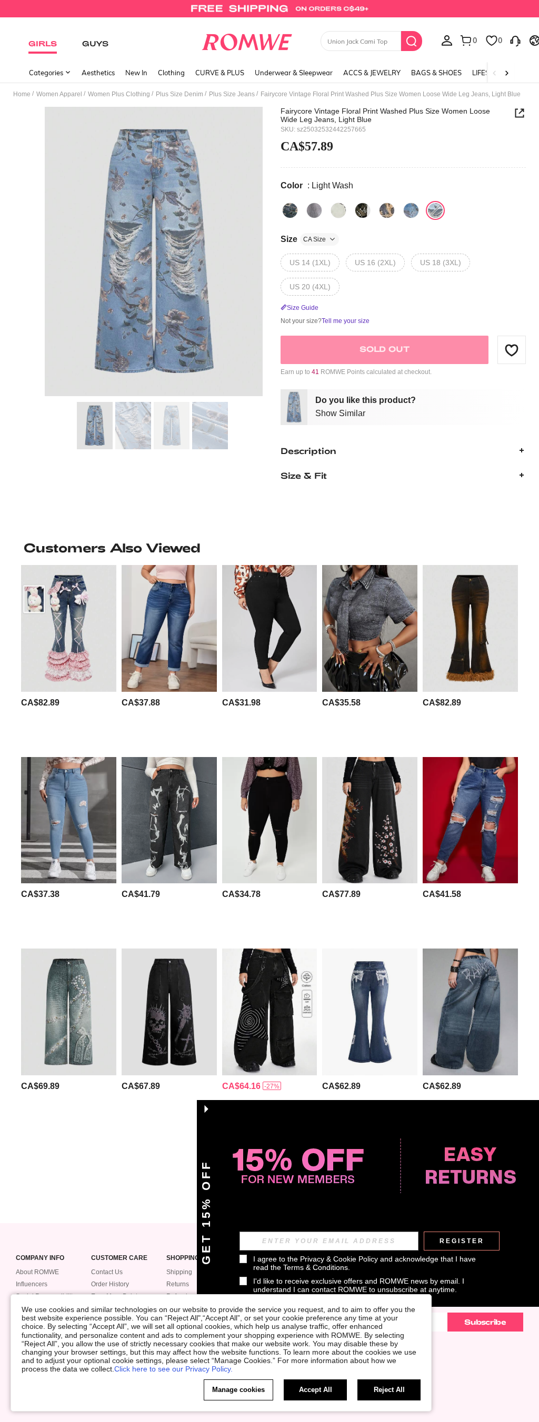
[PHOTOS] (154, 252)
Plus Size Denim (179, 94)
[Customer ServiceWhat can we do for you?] (515, 40)
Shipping (179, 1272)
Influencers (31, 1284)
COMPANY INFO (40, 1258)
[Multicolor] (338, 210)
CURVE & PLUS (219, 72)
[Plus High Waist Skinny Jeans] (269, 628)
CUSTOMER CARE (119, 1258)
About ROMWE (37, 1272)
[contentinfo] (40, 702)
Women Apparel (59, 94)
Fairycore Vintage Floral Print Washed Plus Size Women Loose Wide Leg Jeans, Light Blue (385, 115)
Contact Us (107, 1272)
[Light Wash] (435, 210)
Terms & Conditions (315, 1267)
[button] (511, 350)
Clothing (171, 72)
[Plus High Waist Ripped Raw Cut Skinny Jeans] (269, 820)
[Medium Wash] (411, 210)
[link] (269, 12)
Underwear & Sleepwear (294, 72)
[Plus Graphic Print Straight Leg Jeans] (169, 820)
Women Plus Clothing (119, 94)
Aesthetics (98, 72)
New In (136, 72)
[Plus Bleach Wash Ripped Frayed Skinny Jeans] (68, 820)
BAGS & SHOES (436, 72)
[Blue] (290, 210)
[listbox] (447, 40)
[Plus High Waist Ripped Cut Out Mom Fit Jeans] (470, 820)
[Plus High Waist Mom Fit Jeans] (169, 628)
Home (22, 94)
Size (303, 239)
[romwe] (246, 40)
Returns (177, 1284)
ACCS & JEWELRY (372, 72)
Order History (110, 1284)
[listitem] (68, 656)
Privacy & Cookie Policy (339, 1259)
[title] (269, 547)
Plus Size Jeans (232, 94)
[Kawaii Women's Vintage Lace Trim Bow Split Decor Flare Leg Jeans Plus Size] (369, 1012)
